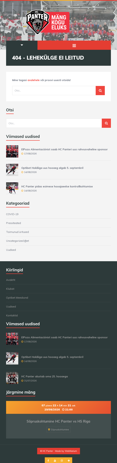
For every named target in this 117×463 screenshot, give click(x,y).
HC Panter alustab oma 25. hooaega (44, 376)
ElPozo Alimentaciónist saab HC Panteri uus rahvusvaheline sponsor (64, 149)
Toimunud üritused (17, 231)
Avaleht (10, 280)
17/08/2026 (30, 153)
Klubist (10, 288)
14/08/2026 (30, 172)
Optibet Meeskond (17, 297)
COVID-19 (12, 214)
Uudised (11, 249)
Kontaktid (12, 315)
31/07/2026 (30, 380)
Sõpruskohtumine (60, 429)
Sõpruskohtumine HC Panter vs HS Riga (58, 421)
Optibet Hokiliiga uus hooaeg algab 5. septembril (52, 167)
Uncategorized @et (17, 240)
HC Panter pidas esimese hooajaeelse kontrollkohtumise (57, 186)
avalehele (34, 80)
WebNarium (71, 451)
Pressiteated (13, 223)
